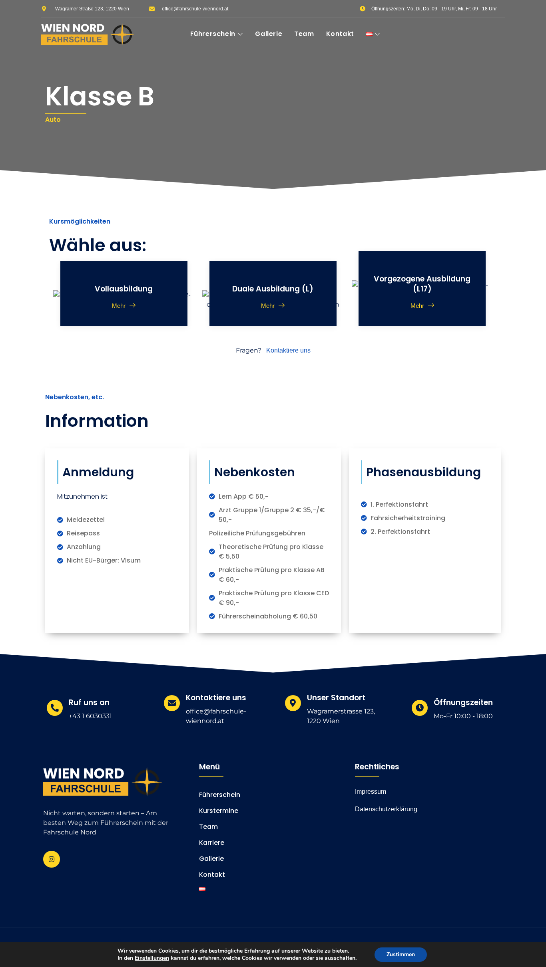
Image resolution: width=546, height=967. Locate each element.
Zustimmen (401, 954)
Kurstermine (218, 810)
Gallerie (268, 33)
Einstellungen (152, 958)
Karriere (211, 842)
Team (304, 33)
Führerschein (212, 33)
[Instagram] (51, 859)
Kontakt (340, 33)
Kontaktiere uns (288, 350)
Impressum (370, 791)
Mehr (119, 305)
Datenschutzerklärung (386, 809)
